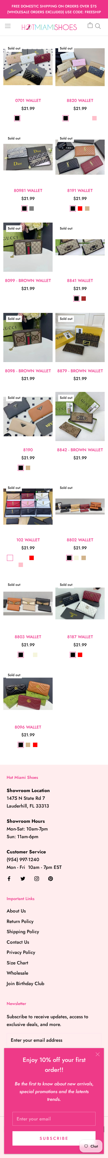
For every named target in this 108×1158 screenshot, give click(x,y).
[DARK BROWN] (73, 118)
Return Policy (20, 921)
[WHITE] (31, 118)
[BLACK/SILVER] (17, 558)
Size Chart (17, 962)
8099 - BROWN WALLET (28, 281)
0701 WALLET (28, 100)
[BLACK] (17, 118)
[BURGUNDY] (39, 558)
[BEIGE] (76, 558)
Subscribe (54, 1138)
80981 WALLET (28, 191)
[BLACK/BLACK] (24, 558)
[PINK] (94, 118)
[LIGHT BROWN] (80, 118)
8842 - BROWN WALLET (80, 450)
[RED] (80, 208)
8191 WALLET (80, 191)
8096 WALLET (28, 727)
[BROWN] (83, 298)
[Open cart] (90, 25)
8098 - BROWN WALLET (28, 371)
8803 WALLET (28, 637)
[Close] (98, 1054)
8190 (28, 450)
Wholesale (17, 973)
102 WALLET (28, 540)
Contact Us (18, 942)
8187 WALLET (80, 637)
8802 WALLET (80, 540)
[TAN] (87, 208)
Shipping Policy (23, 931)
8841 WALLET (80, 281)
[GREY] (31, 208)
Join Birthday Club (25, 983)
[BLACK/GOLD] (10, 558)
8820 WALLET (80, 100)
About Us (16, 911)
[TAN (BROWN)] (28, 655)
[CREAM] (28, 565)
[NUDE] (39, 118)
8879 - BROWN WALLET (80, 371)
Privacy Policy (21, 952)
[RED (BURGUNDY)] (24, 118)
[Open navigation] (8, 25)
